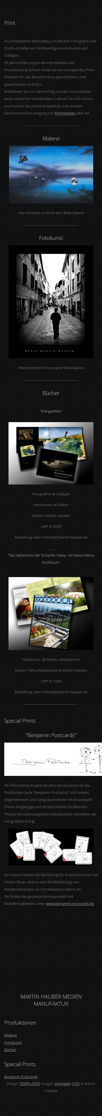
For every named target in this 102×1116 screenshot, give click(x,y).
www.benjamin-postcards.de (70, 903)
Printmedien (65, 113)
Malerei (10, 1035)
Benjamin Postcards (21, 1076)
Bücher (10, 1049)
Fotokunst (13, 1042)
